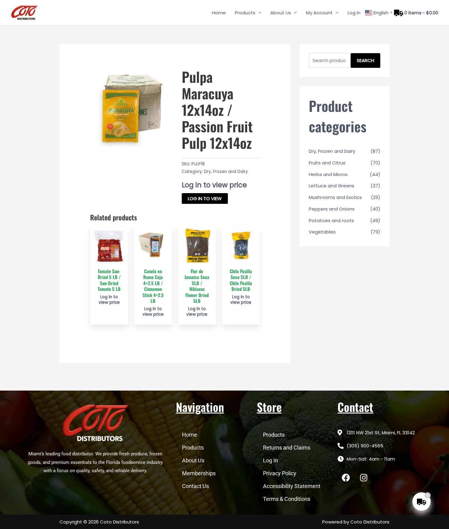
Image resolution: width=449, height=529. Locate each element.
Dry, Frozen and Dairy (226, 171)
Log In (354, 12)
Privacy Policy (279, 473)
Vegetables (322, 232)
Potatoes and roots (331, 220)
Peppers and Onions (332, 209)
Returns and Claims (286, 447)
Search (365, 60)
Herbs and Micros (328, 174)
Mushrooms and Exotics (335, 197)
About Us (280, 12)
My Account (319, 12)
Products (245, 12)
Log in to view (205, 198)
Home (219, 12)
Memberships (199, 473)
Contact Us (195, 486)
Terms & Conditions (286, 499)
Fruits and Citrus (327, 163)
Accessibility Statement (291, 486)
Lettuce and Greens (331, 185)
